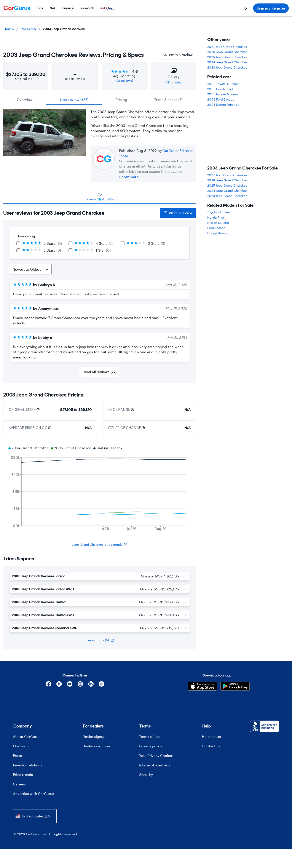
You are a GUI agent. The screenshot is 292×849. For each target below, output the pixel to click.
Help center (211, 736)
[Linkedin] (91, 685)
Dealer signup (94, 736)
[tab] (99, 196)
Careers (19, 784)
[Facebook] (48, 685)
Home (8, 29)
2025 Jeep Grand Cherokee (227, 57)
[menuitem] (40, 8)
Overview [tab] (25, 100)
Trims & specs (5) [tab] (168, 100)
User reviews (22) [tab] (74, 100)
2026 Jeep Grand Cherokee (227, 52)
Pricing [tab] (121, 100)
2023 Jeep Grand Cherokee (227, 67)
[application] (99, 488)
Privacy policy (150, 746)
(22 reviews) (124, 80)
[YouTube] (69, 685)
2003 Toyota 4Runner (223, 84)
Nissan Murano (218, 222)
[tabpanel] (99, 293)
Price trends (23, 774)
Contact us (211, 746)
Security (146, 774)
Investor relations (27, 765)
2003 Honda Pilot (220, 89)
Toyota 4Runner (218, 212)
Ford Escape (216, 228)
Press (17, 755)
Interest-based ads (154, 765)
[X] (59, 685)
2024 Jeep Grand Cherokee (227, 62)
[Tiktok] (101, 685)
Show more (129, 177)
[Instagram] (80, 685)
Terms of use (150, 736)
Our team (21, 746)
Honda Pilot (215, 217)
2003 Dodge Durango (223, 104)
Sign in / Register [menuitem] (271, 8)
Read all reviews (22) (99, 372)
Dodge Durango (218, 233)
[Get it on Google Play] (235, 687)
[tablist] (99, 99)
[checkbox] (18, 243)
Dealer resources (97, 746)
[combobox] (35, 816)
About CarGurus (26, 736)
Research (28, 29)
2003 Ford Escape (220, 99)
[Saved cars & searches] (245, 8)
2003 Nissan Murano (222, 94)
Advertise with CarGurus (33, 793)
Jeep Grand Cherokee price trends (97, 544)
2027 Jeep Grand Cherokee (227, 46)
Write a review (181, 55)
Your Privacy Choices (156, 755)
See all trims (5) (97, 640)
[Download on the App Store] (202, 687)
